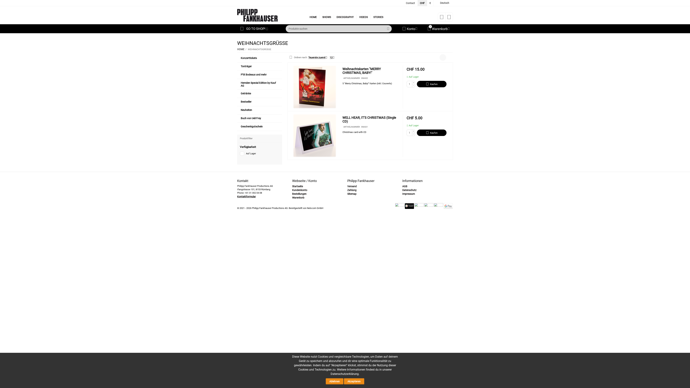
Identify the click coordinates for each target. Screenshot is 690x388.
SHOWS (326, 17)
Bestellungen (299, 193)
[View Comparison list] (449, 18)
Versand (352, 186)
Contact (410, 3)
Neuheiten (246, 109)
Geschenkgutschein (252, 126)
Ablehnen (334, 381)
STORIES (378, 17)
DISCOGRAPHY (345, 17)
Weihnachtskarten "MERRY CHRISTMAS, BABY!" (361, 71)
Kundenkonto (299, 190)
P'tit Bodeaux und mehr (254, 74)
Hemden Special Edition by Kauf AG (258, 84)
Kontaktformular (246, 196)
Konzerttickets (249, 58)
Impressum (408, 193)
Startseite (297, 186)
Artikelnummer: (351, 78)
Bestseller (246, 101)
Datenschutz (409, 190)
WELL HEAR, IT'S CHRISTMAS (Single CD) (369, 119)
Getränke (246, 93)
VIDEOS (363, 17)
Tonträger (246, 66)
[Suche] (388, 28)
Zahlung (351, 190)
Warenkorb (298, 197)
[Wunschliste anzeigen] (442, 18)
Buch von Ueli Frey (251, 118)
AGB (404, 186)
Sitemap (351, 193)
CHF (422, 3)
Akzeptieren (354, 381)
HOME (313, 17)
